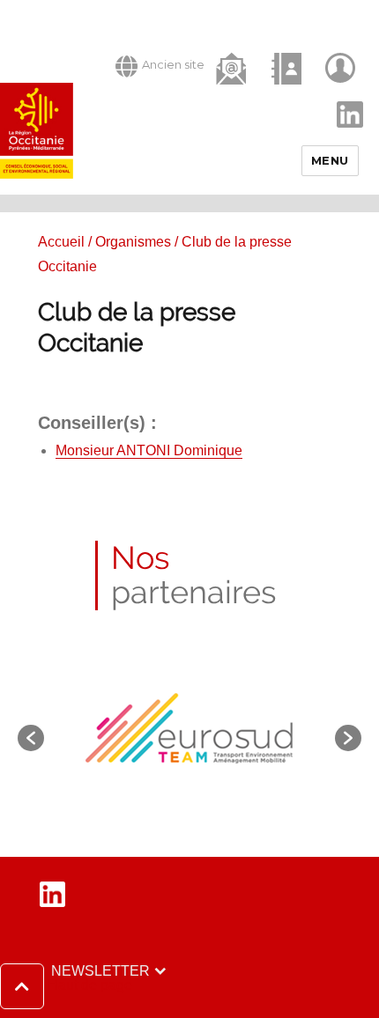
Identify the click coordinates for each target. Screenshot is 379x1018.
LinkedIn (341, 99)
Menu (330, 160)
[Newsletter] (233, 67)
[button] (66, 986)
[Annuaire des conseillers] (288, 68)
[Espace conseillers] (342, 68)
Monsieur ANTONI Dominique (149, 450)
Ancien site (173, 64)
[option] (189, 728)
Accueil (61, 241)
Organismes (133, 241)
